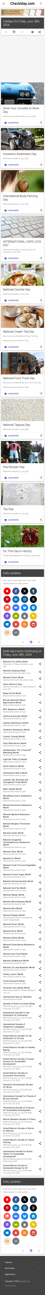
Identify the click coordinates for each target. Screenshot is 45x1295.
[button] (3, 4)
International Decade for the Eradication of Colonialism (16, 1014)
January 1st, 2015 (18, 1101)
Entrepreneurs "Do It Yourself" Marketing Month (17, 751)
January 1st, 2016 (18, 1090)
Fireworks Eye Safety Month (16, 988)
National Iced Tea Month (14, 888)
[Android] (15, 615)
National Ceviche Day (16, 289)
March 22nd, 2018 (18, 1159)
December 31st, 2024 (11, 1103)
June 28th (25, 158)
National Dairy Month (13, 851)
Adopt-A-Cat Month (12, 693)
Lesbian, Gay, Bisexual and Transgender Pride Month (15, 781)
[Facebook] (15, 591)
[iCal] (33, 624)
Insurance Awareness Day (19, 154)
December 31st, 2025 (11, 1092)
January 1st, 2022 (18, 1029)
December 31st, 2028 (11, 1124)
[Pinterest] (7, 599)
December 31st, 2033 (11, 1115)
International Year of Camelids (17, 997)
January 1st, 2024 (18, 1113)
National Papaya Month (14, 915)
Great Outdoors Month (13, 766)
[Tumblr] (33, 591)
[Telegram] (33, 607)
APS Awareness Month (14, 709)
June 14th (7, 689)
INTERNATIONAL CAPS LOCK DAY (22, 243)
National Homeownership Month (18, 881)
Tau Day (8, 509)
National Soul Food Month (15, 954)
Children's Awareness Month (16, 730)
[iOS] (24, 615)
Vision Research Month (14, 981)
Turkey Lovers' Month (13, 974)
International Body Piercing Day (20, 197)
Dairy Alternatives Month (14, 743)
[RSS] (24, 624)
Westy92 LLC (24, 1281)
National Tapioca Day (16, 425)
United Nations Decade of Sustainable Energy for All (15, 1166)
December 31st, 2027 (11, 1043)
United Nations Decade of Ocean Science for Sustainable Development (18, 1061)
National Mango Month (13, 895)
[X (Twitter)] (24, 591)
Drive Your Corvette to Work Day (21, 110)
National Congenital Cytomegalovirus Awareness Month (16, 842)
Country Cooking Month (14, 736)
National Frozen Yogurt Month (17, 874)
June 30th (32, 116)
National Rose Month (13, 931)
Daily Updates (12, 573)
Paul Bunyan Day (13, 467)
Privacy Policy (10, 1286)
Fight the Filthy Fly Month (15, 759)
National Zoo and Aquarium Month (19, 967)
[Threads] (33, 599)
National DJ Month (11, 858)
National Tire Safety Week (15, 661)
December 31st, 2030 (11, 1008)
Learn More (11, 122)
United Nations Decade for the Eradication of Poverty (17, 1037)
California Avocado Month (15, 716)
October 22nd (26, 250)
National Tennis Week (13, 677)
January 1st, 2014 (18, 1170)
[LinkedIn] (15, 599)
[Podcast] (7, 615)
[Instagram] (24, 599)
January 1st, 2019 (18, 1122)
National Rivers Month (13, 924)
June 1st (6, 993)
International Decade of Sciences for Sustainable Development (18, 1109)
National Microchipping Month (17, 901)
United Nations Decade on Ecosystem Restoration (15, 1074)
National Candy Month (13, 833)
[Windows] (7, 624)
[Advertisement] (22, 58)
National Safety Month (13, 938)
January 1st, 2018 (18, 1041)
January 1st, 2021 (18, 1006)
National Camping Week (14, 670)
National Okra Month (12, 908)
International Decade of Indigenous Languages (14, 1025)
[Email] (7, 632)
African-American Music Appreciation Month (14, 701)
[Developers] (15, 632)
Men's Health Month (12, 789)
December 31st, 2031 (11, 1031)
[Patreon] (7, 607)
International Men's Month (15, 773)
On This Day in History (17, 551)
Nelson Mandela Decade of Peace (19, 1119)
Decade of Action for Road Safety (19, 1003)
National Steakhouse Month (16, 961)
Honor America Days (12, 684)
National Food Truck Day (19, 378)
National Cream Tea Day (18, 331)
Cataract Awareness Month (15, 723)
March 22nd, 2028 (10, 1161)
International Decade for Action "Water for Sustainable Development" (17, 1154)
